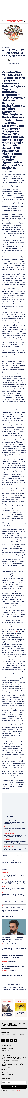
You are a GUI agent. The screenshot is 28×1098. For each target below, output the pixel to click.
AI (2, 865)
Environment (8, 826)
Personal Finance (9, 833)
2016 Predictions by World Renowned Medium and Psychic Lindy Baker (15, 842)
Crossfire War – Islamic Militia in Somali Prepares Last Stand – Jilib (21, 1014)
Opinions (5, 45)
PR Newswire (5, 1050)
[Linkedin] (11, 1040)
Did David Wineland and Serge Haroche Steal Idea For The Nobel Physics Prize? (14, 822)
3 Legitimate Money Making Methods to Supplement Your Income (15, 835)
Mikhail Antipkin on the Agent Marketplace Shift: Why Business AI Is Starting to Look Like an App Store (13, 896)
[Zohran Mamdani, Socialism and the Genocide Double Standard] (14, 927)
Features (7, 839)
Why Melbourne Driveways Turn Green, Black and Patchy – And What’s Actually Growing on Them (13, 875)
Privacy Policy (18, 1090)
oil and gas (14, 631)
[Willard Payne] (9, 60)
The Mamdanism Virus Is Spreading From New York (14, 949)
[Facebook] (3, 1040)
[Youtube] (15, 1040)
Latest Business (9, 846)
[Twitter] (7, 1040)
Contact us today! (15, 1036)
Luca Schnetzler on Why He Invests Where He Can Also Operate (13, 902)
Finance (4, 879)
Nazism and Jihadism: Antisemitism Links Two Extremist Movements (13, 966)
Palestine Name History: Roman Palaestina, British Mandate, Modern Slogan (12, 957)
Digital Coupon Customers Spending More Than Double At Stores (15, 848)
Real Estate (5, 872)
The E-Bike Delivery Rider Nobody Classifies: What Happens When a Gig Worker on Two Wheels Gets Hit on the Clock (12, 909)
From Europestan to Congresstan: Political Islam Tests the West (13, 975)
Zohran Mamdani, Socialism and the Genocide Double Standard (13, 939)
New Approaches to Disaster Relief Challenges (14, 829)
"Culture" (17, 855)
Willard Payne (16, 60)
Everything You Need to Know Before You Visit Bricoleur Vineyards (13, 889)
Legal (5, 819)
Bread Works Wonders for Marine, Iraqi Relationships (7, 1014)
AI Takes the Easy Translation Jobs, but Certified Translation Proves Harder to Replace (13, 868)
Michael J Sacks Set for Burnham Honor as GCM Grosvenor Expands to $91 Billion (13, 861)
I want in (13, 1086)
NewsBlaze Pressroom (7, 1048)
